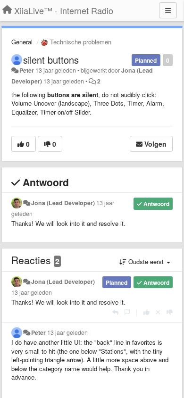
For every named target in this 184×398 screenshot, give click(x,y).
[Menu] (168, 10)
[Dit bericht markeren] (127, 311)
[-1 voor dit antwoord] (170, 311)
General (22, 41)
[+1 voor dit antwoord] (146, 311)
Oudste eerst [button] (146, 261)
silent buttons (51, 59)
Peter (26, 70)
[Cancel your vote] (158, 311)
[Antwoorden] (115, 311)
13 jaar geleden (31, 292)
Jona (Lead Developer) (63, 203)
